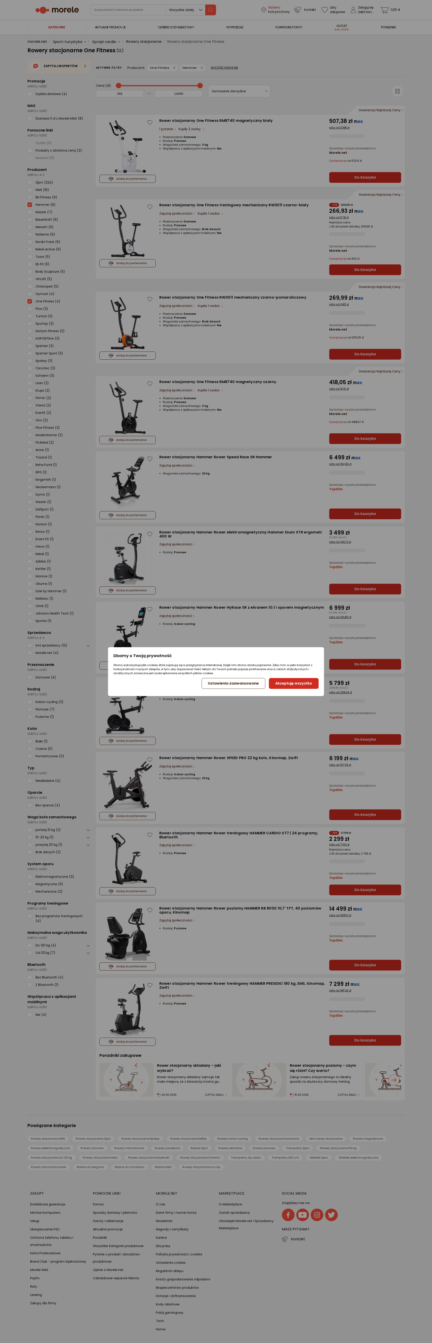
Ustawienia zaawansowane (233, 683)
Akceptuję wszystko (293, 683)
